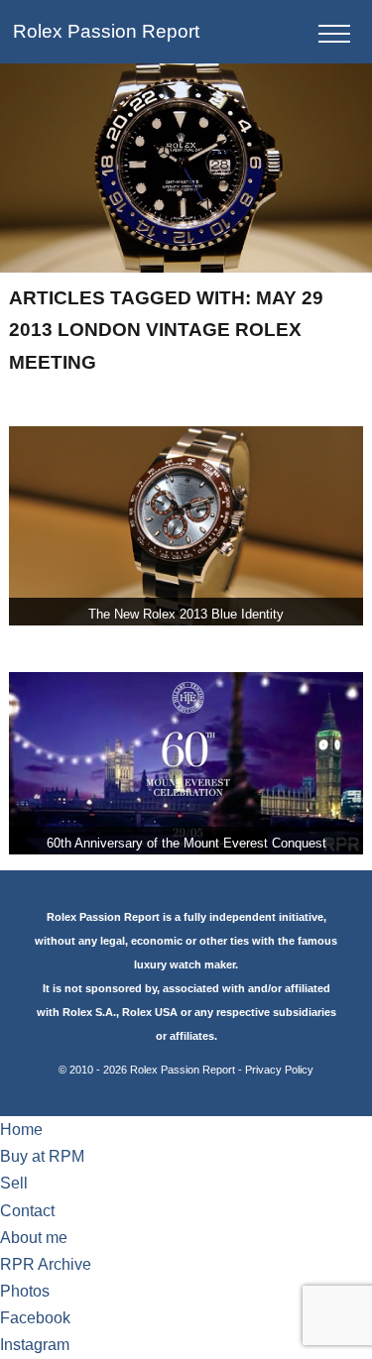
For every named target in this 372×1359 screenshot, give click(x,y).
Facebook (35, 1317)
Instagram (34, 1344)
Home (21, 1129)
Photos (25, 1291)
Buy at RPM (42, 1156)
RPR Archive (45, 1264)
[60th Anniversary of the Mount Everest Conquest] (185, 763)
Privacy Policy (279, 1070)
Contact (27, 1210)
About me (33, 1237)
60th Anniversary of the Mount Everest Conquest (186, 843)
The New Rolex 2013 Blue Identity (186, 614)
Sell (14, 1183)
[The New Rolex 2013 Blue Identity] (185, 525)
